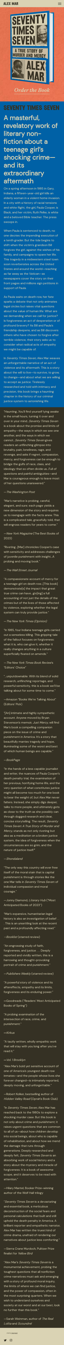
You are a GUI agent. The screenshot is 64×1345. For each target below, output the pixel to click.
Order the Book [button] (32, 90)
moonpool (14, 1333)
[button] (59, 3)
